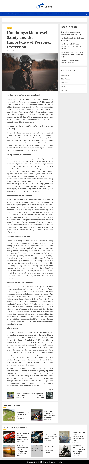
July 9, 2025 (76, 442)
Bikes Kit (49, 14)
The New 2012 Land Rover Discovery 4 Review (49, 450)
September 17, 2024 (18, 51)
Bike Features (23, 14)
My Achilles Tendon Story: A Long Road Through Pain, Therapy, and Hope (72, 54)
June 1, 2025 (48, 419)
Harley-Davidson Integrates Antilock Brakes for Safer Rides (23, 436)
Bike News (34, 14)
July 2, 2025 (48, 455)
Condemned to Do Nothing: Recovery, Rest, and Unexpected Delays (71, 46)
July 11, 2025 (48, 440)
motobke (10, 51)
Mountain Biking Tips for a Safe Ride (23, 414)
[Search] (86, 14)
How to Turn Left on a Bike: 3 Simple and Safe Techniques (50, 414)
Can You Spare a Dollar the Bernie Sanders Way (50, 436)
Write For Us (69, 14)
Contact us (58, 14)
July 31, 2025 (21, 441)
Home (3, 14)
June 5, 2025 (21, 418)
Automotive (12, 14)
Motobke (59, 462)
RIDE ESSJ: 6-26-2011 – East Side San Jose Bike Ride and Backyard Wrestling (79, 450)
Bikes (42, 14)
